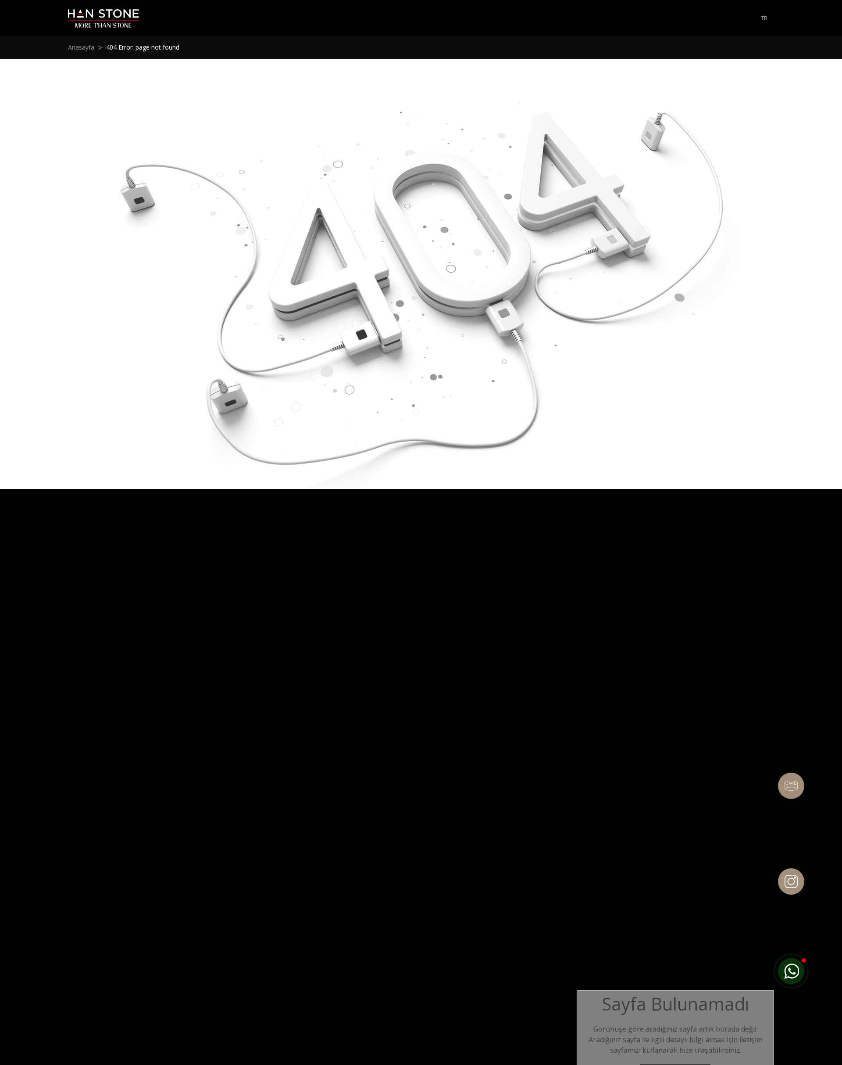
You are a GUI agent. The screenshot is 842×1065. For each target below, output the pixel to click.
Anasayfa (81, 47)
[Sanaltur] (791, 786)
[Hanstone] (103, 18)
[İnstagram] (791, 881)
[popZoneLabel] (791, 971)
